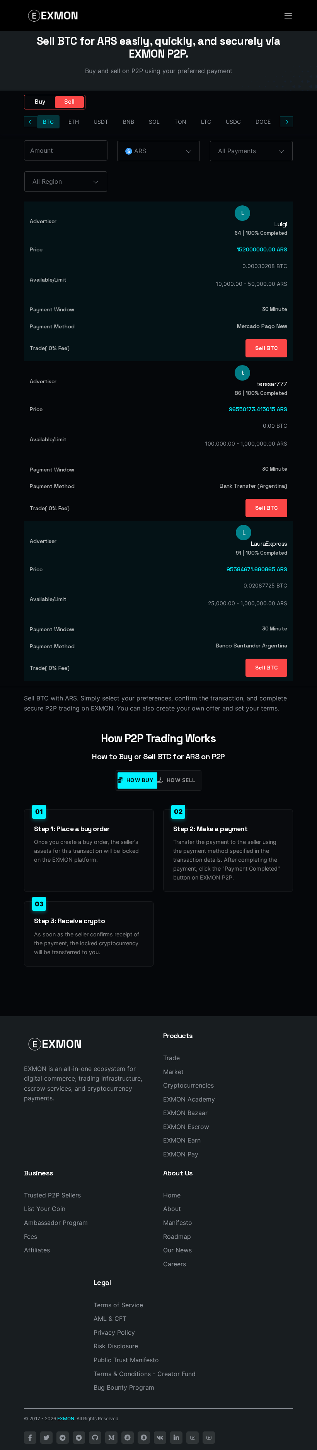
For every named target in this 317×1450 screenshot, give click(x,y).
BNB (128, 121)
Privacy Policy (114, 1332)
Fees (30, 1236)
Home (172, 1195)
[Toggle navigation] (288, 15)
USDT (101, 121)
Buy (40, 101)
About (172, 1209)
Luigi (280, 224)
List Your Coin (44, 1209)
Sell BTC (266, 348)
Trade (171, 1058)
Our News (177, 1250)
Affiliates (37, 1250)
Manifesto (177, 1222)
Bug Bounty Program (124, 1387)
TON (180, 121)
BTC (48, 121)
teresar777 (271, 384)
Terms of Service (118, 1305)
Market (173, 1072)
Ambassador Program (56, 1222)
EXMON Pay (180, 1154)
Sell (69, 101)
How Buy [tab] (140, 780)
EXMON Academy (189, 1099)
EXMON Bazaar (185, 1113)
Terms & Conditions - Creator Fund (145, 1374)
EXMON (65, 1418)
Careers (174, 1264)
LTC (206, 121)
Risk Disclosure (116, 1346)
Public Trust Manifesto (126, 1360)
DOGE (263, 121)
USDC (233, 121)
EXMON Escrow (186, 1127)
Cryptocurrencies (188, 1085)
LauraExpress (269, 543)
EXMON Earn (182, 1140)
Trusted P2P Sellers (52, 1195)
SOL (154, 121)
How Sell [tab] (181, 780)
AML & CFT (110, 1318)
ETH (73, 121)
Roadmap (177, 1236)
